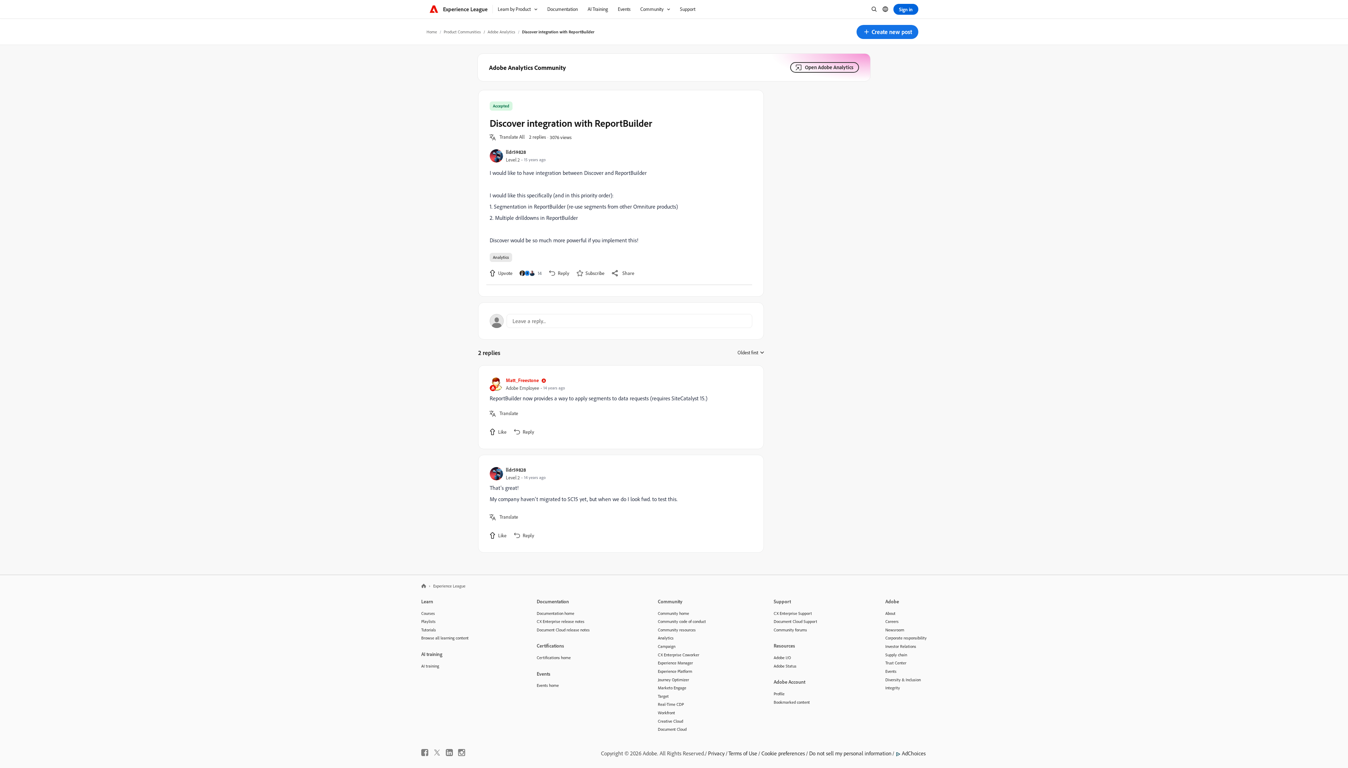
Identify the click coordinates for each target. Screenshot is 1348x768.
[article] (619, 407)
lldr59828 (516, 152)
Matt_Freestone (522, 380)
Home (432, 31)
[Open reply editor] (621, 321)
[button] (887, 32)
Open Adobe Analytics (829, 67)
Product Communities (462, 31)
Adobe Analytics (501, 31)
